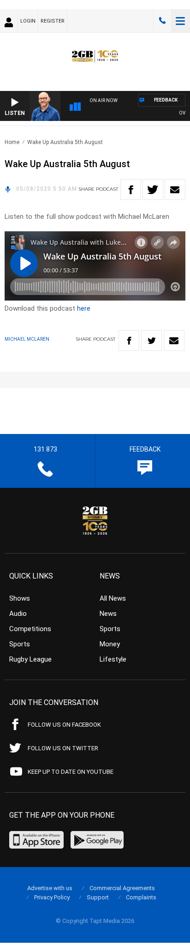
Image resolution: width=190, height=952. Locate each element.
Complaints (141, 897)
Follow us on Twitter (63, 748)
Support (98, 897)
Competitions (30, 629)
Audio (18, 613)
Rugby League (30, 659)
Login (28, 21)
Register (53, 21)
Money (110, 644)
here (83, 308)
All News (113, 598)
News (108, 613)
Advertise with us (49, 888)
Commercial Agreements (122, 888)
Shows (19, 598)
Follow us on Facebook (64, 724)
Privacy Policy (52, 897)
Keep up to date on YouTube (70, 771)
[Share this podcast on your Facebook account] (130, 189)
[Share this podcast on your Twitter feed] (152, 189)
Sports (19, 644)
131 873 (162, 20)
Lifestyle (113, 659)
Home (12, 142)
